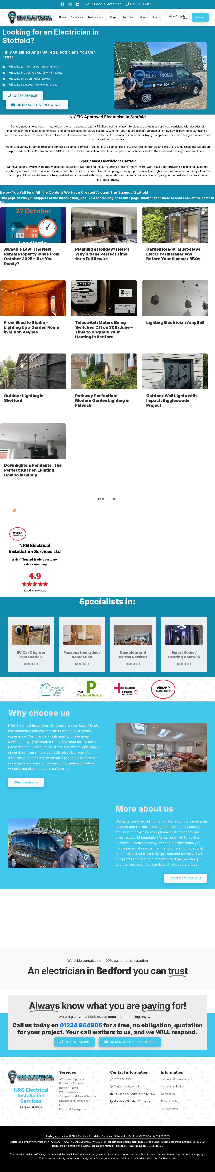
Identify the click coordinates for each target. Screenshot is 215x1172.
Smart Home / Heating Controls (184, 654)
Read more (31, 663)
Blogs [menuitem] (113, 17)
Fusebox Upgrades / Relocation (82, 654)
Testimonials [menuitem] (95, 17)
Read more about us (185, 878)
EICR (62, 1105)
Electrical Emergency (72, 1109)
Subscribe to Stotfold (14, 510)
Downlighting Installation (74, 1100)
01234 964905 (142, 4)
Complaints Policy (172, 1086)
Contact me (168, 1094)
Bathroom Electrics (71, 1083)
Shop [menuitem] (156, 20)
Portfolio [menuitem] (128, 17)
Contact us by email (126, 1086)
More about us (145, 809)
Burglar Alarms (69, 1087)
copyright (199, 1154)
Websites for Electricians (161, 1158)
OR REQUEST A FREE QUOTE (39, 105)
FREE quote (97, 1017)
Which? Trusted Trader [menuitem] (178, 17)
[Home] (30, 17)
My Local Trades (134, 1158)
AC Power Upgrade (71, 1079)
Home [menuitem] (62, 17)
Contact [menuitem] (200, 17)
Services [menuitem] (77, 20)
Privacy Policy (170, 1101)
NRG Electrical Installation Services (31, 1095)
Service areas (170, 1108)
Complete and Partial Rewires (133, 654)
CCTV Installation (70, 1092)
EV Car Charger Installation (31, 654)
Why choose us (39, 713)
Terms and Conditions (175, 1079)
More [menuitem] (144, 20)
